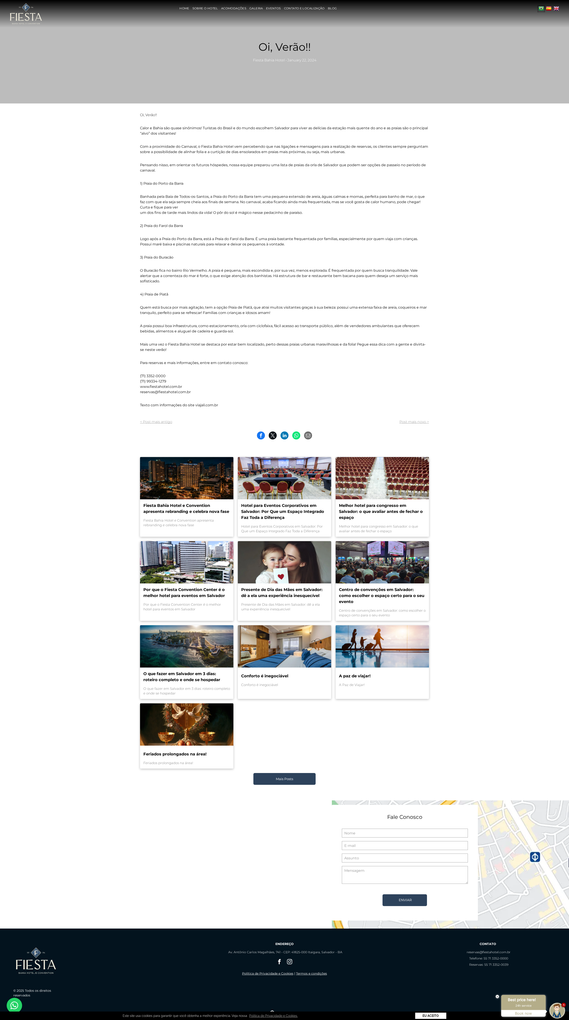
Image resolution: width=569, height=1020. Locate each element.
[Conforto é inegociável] (284, 646)
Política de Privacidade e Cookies (267, 973)
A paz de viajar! (355, 676)
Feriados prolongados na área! (174, 754)
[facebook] (279, 962)
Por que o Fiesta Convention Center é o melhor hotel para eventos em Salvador (184, 592)
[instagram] (290, 962)
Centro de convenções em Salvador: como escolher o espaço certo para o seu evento (381, 595)
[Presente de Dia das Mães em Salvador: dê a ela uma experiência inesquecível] (284, 562)
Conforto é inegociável (264, 676)
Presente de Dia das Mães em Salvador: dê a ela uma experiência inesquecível (282, 592)
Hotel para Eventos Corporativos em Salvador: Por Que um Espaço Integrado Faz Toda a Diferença (282, 511)
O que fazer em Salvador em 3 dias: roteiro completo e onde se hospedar (181, 676)
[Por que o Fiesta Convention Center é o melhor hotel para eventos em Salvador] (186, 562)
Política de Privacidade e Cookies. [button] (273, 1016)
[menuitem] (184, 8)
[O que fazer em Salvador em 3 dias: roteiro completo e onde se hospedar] (186, 646)
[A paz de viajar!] (382, 646)
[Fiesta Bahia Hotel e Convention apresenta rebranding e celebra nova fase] (186, 478)
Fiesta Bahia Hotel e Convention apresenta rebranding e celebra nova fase (186, 508)
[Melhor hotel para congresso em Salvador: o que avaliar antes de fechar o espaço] (382, 478)
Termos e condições (311, 973)
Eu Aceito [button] (431, 1016)
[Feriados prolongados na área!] (186, 724)
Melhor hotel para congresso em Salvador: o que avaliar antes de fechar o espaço (381, 511)
